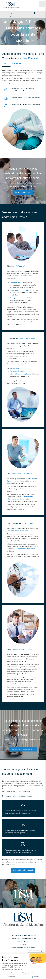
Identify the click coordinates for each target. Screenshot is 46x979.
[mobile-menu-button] (42, 4)
